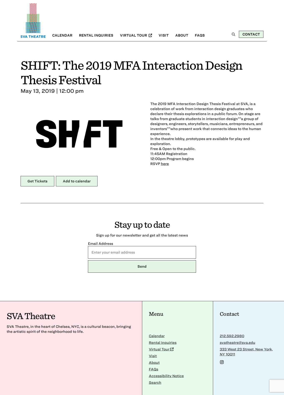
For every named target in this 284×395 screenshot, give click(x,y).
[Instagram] (222, 362)
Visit (164, 35)
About (181, 35)
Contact (251, 34)
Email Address (100, 243)
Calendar (62, 35)
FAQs (200, 35)
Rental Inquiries (96, 35)
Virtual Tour (134, 35)
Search (155, 382)
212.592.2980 (232, 335)
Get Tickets (37, 181)
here (165, 163)
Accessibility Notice (166, 375)
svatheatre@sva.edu (237, 342)
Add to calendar (77, 181)
